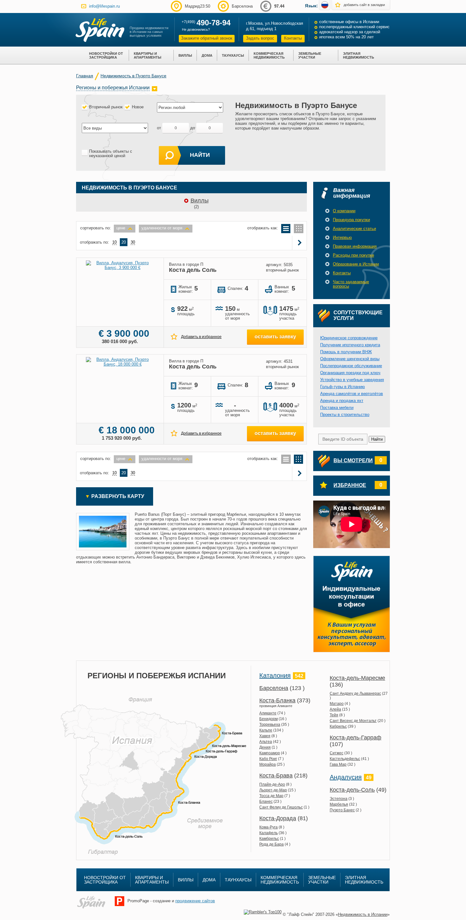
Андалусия (346, 777)
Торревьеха (269, 724)
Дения (265, 747)
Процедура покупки (351, 219)
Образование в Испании (356, 264)
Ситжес (336, 753)
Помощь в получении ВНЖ (346, 351)
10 (114, 242)
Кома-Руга (268, 827)
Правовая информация (355, 246)
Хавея (264, 736)
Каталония (275, 675)
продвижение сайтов (195, 900)
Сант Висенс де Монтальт (353, 721)
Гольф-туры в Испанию (342, 386)
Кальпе (265, 730)
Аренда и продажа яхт (341, 400)
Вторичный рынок (106, 107)
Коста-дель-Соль (352, 790)
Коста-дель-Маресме (357, 678)
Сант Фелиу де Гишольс (281, 807)
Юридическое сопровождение (349, 337)
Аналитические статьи (354, 228)
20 (123, 242)
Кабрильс (338, 726)
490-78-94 (213, 22)
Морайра (267, 764)
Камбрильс (269, 838)
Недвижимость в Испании (362, 914)
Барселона (273, 688)
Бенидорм (268, 719)
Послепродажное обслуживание (351, 365)
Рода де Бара (271, 844)
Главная (84, 75)
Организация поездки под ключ (350, 372)
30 (133, 242)
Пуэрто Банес (342, 810)
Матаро (337, 703)
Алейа (335, 709)
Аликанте (267, 713)
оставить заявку (275, 336)
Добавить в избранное (201, 337)
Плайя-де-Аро (272, 784)
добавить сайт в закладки (364, 5)
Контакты (293, 38)
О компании (344, 210)
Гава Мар (338, 764)
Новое (138, 107)
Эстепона (338, 798)
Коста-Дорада (277, 818)
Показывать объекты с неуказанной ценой (110, 153)
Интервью (342, 237)
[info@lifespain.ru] (83, 6)
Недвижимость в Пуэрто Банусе (133, 75)
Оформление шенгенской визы (349, 358)
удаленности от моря (161, 228)
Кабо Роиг (268, 759)
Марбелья (339, 804)
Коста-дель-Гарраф (355, 737)
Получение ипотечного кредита (350, 344)
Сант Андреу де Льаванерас (355, 693)
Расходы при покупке (353, 255)
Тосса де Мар (271, 796)
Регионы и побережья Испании (113, 87)
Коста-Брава (276, 775)
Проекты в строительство (344, 414)
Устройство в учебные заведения (352, 379)
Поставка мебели (336, 407)
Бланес (266, 801)
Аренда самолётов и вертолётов (351, 393)
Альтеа (265, 741)
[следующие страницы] (300, 243)
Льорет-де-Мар (273, 790)
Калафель (268, 833)
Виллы (200, 200)
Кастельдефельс (345, 759)
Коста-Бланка (277, 700)
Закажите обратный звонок (206, 38)
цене (120, 228)
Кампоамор (269, 753)
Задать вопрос (260, 38)
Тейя (334, 715)
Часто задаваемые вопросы (351, 284)
